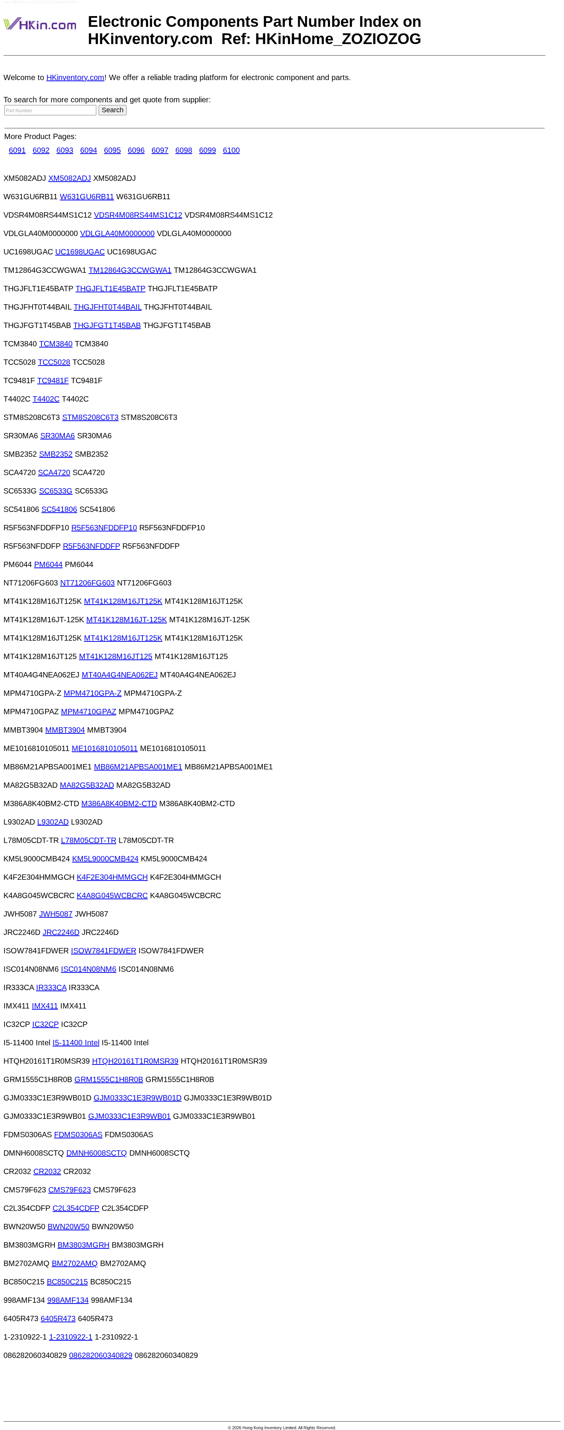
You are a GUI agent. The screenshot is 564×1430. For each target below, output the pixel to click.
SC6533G (56, 491)
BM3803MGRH (83, 1245)
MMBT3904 (65, 730)
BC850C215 (67, 1281)
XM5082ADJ (69, 178)
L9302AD (53, 822)
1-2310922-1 (70, 1337)
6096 (136, 150)
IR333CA (51, 987)
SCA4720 (54, 472)
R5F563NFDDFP (91, 546)
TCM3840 (56, 343)
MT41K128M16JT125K (123, 601)
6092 (41, 150)
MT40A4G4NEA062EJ (120, 675)
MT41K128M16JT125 (115, 656)
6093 (64, 150)
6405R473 (58, 1318)
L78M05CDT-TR (88, 840)
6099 (207, 150)
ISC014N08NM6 (88, 969)
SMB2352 (56, 454)
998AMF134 (68, 1300)
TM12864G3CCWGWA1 (130, 270)
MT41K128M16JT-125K (126, 619)
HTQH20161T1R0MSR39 (135, 1061)
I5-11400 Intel (76, 1042)
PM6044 (48, 564)
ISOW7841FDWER (103, 950)
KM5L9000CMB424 (105, 858)
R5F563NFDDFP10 (104, 527)
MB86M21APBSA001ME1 (138, 767)
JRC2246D (61, 932)
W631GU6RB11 (87, 196)
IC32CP (45, 1024)
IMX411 (45, 1006)
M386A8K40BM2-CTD (119, 803)
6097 (160, 150)
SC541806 (59, 509)
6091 (17, 150)
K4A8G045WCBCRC (112, 895)
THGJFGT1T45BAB (107, 325)
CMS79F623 (69, 1190)
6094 (88, 150)
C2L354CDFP (76, 1208)
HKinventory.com (75, 77)
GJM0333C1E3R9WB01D (137, 1098)
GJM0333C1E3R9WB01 (129, 1116)
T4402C (46, 399)
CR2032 (47, 1171)
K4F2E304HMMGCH (112, 877)
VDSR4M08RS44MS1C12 (138, 215)
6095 (112, 150)
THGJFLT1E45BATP (110, 288)
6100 (231, 150)
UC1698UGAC (80, 252)
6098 (183, 150)
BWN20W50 (68, 1226)
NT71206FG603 (87, 583)
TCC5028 (54, 362)
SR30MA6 (57, 435)
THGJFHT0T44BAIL (108, 307)
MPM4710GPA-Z (93, 693)
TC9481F (53, 380)
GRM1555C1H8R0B (108, 1079)
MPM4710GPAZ (88, 711)
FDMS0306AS (78, 1134)
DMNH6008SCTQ (96, 1153)
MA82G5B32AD (87, 785)
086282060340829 (100, 1355)
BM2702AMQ (75, 1263)
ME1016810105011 (105, 748)
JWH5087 (56, 914)
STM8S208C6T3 (90, 417)
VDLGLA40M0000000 (117, 233)
